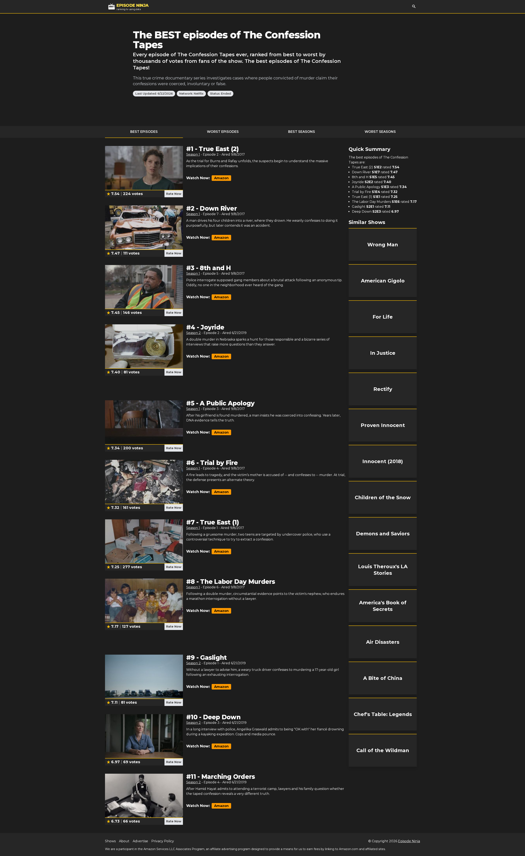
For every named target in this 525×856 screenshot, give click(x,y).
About (124, 841)
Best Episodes (144, 132)
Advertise (140, 841)
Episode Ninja (409, 841)
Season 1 (193, 154)
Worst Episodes (223, 132)
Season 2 (193, 333)
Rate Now (173, 194)
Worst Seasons (380, 132)
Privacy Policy (162, 841)
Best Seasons (301, 132)
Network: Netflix (191, 93)
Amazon (221, 178)
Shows (110, 841)
